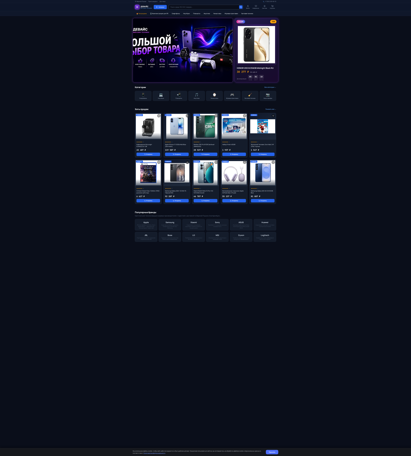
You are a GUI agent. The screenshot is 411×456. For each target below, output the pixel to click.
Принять (272, 452)
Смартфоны (176, 13)
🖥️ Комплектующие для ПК (159, 13)
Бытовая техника (247, 13)
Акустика (207, 13)
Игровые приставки (231, 13)
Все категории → (270, 87)
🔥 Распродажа (141, 13)
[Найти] (241, 7)
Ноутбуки (186, 13)
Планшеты (196, 13)
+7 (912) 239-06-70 (270, 1)
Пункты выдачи (152, 1)
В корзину (149, 154)
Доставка (162, 1)
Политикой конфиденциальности (154, 453)
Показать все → (270, 109)
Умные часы (217, 13)
